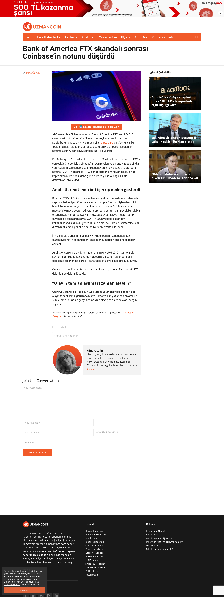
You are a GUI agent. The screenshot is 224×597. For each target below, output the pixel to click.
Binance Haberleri (94, 541)
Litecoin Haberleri (94, 552)
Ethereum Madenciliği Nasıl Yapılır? (164, 541)
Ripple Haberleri (93, 538)
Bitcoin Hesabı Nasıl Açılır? (159, 549)
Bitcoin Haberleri (94, 530)
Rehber (70, 37)
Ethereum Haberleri (95, 534)
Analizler (88, 37)
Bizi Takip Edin (96, 127)
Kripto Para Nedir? (155, 530)
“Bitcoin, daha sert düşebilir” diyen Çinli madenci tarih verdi (175, 176)
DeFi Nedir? (152, 545)
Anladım (24, 590)
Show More (92, 369)
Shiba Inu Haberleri (95, 563)
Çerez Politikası (28, 581)
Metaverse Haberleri (95, 567)
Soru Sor (141, 37)
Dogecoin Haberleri (95, 549)
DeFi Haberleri (92, 571)
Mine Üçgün (95, 350)
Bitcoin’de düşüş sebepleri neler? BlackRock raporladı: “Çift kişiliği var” (172, 101)
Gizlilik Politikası (12, 584)
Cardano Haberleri (94, 545)
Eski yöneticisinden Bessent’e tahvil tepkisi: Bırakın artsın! (174, 139)
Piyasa (126, 37)
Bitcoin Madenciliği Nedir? (159, 538)
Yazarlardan (108, 37)
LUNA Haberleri (93, 560)
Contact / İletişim (165, 37)
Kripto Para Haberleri (42, 37)
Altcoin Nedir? (153, 534)
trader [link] (71, 235)
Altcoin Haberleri (94, 556)
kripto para (106, 142)
